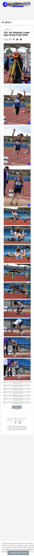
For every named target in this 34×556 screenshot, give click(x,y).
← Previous (17, 407)
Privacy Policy (19, 420)
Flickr (24, 418)
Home (20, 418)
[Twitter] (20, 422)
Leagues (7, 30)
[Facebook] (15, 422)
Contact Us (9, 420)
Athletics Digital (12, 418)
